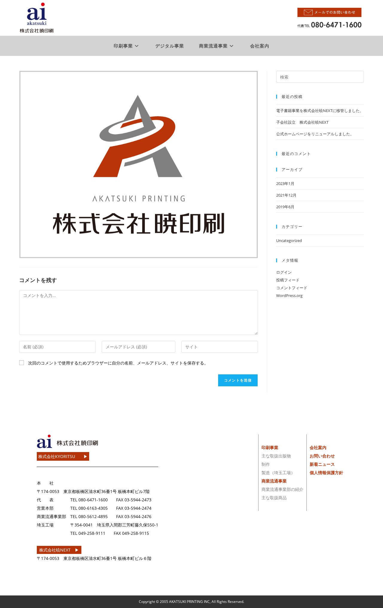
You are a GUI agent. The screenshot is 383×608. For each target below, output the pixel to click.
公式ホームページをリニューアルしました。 (315, 134)
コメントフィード (291, 287)
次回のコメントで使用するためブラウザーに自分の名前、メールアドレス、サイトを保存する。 (118, 363)
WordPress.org (289, 295)
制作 (266, 464)
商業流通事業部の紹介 (282, 489)
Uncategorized (289, 240)
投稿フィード (288, 280)
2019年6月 (285, 206)
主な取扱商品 (274, 497)
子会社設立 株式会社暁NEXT (302, 122)
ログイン (284, 272)
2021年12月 (286, 195)
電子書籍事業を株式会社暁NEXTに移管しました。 (320, 110)
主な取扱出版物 (276, 456)
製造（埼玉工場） (278, 472)
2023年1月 (285, 183)
